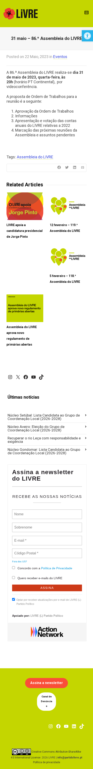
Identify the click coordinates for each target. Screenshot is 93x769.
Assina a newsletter (46, 683)
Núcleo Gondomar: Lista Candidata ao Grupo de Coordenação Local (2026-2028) (44, 451)
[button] (87, 35)
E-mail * (20, 538)
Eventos (60, 56)
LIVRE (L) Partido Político (46, 615)
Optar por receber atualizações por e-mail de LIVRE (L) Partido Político (48, 601)
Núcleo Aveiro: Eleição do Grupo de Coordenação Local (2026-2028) (36, 428)
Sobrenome (23, 525)
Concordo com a (45, 568)
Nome (18, 511)
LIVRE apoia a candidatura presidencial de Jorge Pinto (24, 230)
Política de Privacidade (56, 568)
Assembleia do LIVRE (35, 157)
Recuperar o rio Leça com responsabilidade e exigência (44, 440)
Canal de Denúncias (46, 701)
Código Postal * (26, 550)
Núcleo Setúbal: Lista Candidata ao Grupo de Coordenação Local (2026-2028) (44, 417)
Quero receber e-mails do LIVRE (40, 578)
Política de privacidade (46, 762)
